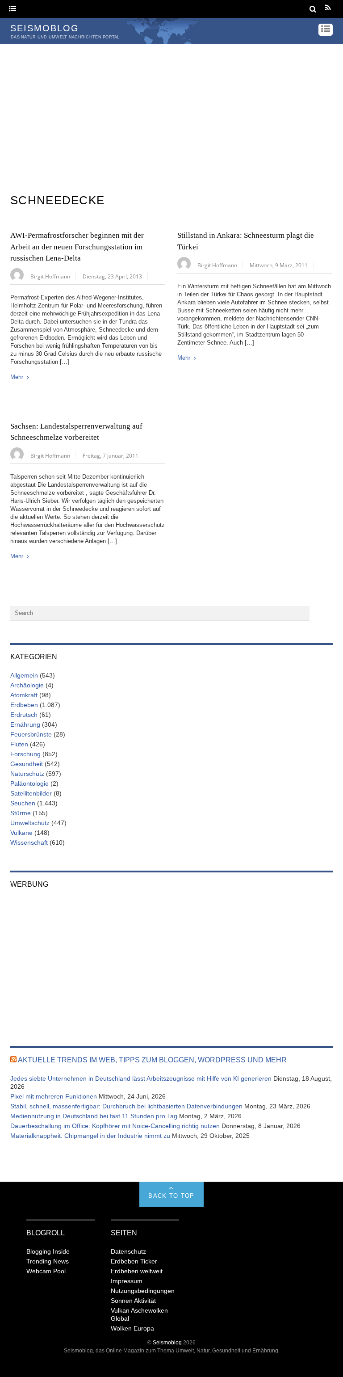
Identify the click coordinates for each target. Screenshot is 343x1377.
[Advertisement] (171, 110)
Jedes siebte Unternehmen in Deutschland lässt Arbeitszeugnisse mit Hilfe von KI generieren (141, 1078)
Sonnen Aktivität (133, 1300)
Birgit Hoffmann (50, 276)
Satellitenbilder (31, 793)
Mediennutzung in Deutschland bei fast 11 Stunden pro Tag (93, 1116)
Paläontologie (29, 783)
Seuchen (22, 803)
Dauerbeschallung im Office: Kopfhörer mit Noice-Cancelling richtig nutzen (115, 1125)
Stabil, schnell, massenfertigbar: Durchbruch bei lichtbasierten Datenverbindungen (126, 1106)
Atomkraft (24, 695)
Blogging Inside (48, 1251)
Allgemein (24, 675)
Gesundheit (26, 763)
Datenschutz (128, 1251)
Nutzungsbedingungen (143, 1290)
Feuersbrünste (31, 734)
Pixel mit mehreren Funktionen (53, 1096)
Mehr (16, 377)
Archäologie (27, 685)
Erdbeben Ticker (134, 1261)
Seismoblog (167, 1342)
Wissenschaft (29, 842)
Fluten (19, 744)
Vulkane (21, 832)
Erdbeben (24, 704)
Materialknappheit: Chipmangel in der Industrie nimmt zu (90, 1135)
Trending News (47, 1261)
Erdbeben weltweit (137, 1271)
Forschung (25, 754)
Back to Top (171, 1195)
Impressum (126, 1280)
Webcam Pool (46, 1271)
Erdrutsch (24, 714)
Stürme (20, 813)
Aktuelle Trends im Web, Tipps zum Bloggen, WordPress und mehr (152, 1060)
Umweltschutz (30, 822)
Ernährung (25, 724)
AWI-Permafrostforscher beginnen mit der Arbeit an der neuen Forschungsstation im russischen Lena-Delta (77, 246)
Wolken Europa (132, 1328)
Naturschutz (27, 773)
